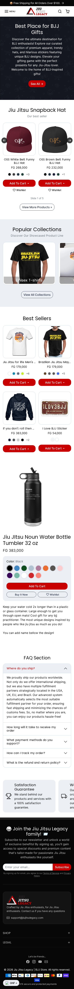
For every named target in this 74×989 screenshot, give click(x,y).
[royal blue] (58, 373)
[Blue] (17, 568)
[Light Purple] (38, 568)
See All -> (37, 84)
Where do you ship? (21, 668)
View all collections (37, 295)
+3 (27, 174)
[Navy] (54, 174)
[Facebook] (28, 961)
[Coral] (38, 575)
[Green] (24, 568)
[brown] (45, 373)
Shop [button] (7, 933)
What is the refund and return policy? (33, 763)
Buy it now (21, 594)
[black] (22, 440)
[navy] (9, 440)
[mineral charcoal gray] (49, 373)
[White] (24, 575)
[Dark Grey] (14, 174)
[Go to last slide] (4, 140)
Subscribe (62, 867)
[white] (9, 373)
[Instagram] (34, 961)
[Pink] (60, 568)
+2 (27, 439)
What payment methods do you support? (29, 742)
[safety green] (22, 373)
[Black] (9, 174)
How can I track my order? (26, 753)
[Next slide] (70, 140)
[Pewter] (53, 568)
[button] (9, 11)
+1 (63, 174)
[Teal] (17, 575)
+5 (63, 373)
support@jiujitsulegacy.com (27, 917)
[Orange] (45, 568)
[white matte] (52, 439)
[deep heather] (14, 440)
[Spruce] (22, 174)
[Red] (31, 575)
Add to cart (18, 183)
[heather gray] (18, 440)
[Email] (46, 961)
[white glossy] (57, 439)
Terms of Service (51, 873)
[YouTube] (40, 961)
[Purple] (9, 575)
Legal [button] (7, 942)
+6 (27, 373)
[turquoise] (14, 373)
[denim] (18, 373)
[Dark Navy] (18, 174)
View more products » (37, 207)
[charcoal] (54, 373)
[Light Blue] (31, 568)
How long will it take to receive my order (31, 729)
